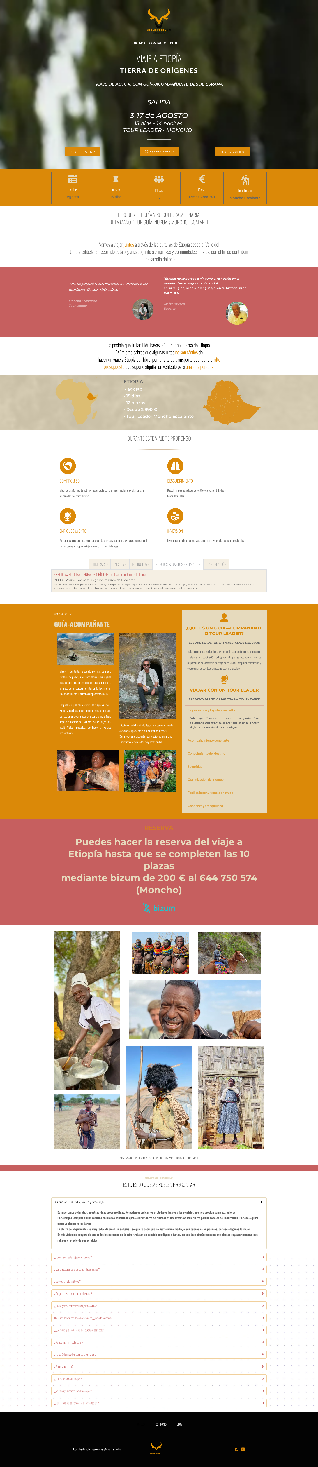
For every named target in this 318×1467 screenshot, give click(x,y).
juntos (129, 244)
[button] (224, 710)
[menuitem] (138, 43)
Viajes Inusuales (76, 727)
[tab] (100, 564)
